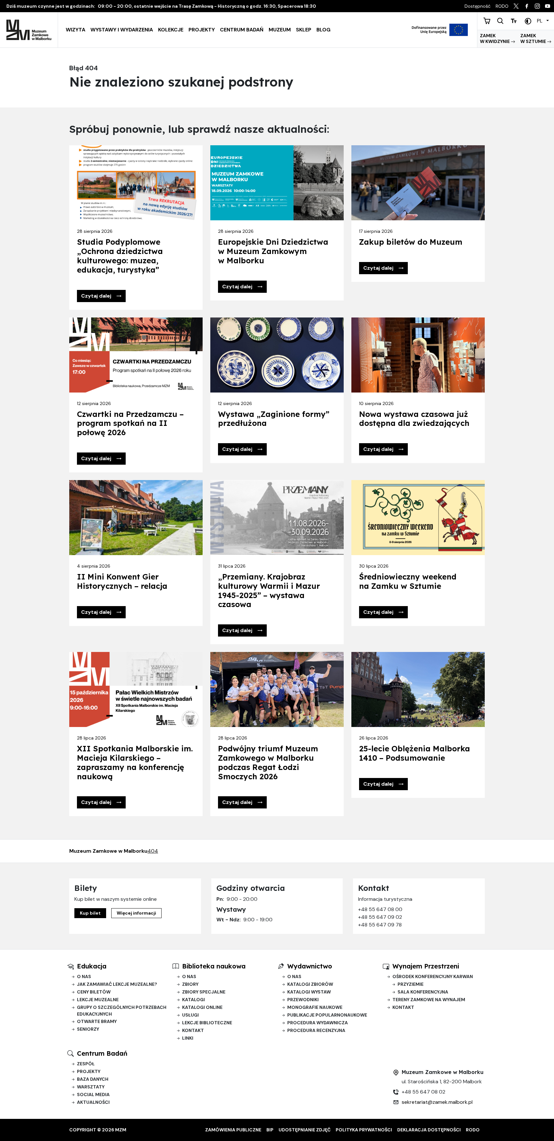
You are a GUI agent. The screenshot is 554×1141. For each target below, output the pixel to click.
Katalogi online (202, 1007)
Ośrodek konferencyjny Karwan (432, 976)
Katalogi (193, 999)
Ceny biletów (94, 992)
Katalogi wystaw (309, 992)
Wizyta (75, 29)
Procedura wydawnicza (317, 1023)
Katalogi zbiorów (310, 984)
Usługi (190, 1015)
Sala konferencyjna (423, 992)
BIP (269, 1130)
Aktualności (93, 1102)
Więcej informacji (136, 913)
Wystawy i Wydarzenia (121, 29)
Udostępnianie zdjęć (305, 1130)
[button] (101, 296)
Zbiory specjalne (203, 992)
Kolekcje (170, 29)
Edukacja (91, 966)
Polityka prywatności (364, 1130)
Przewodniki (303, 999)
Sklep (303, 29)
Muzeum (280, 29)
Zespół (86, 1064)
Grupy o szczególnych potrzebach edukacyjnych (121, 1010)
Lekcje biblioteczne (207, 1023)
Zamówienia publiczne (233, 1130)
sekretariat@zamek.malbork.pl (437, 1102)
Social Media (93, 1094)
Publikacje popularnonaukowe (327, 1015)
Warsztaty (91, 1087)
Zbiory (190, 984)
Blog (323, 29)
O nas (84, 976)
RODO (473, 1130)
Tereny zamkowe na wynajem (428, 999)
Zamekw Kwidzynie (495, 38)
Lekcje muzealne (98, 999)
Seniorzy (88, 1029)
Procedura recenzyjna (316, 1030)
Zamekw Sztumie (533, 38)
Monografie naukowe (314, 1007)
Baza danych (92, 1079)
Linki (187, 1038)
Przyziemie (411, 984)
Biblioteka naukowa (214, 966)
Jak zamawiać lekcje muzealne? (117, 984)
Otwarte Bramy (97, 1021)
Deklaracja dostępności (429, 1130)
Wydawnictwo (309, 966)
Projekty (202, 29)
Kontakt (193, 1030)
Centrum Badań (242, 29)
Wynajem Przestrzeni (425, 966)
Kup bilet (90, 913)
